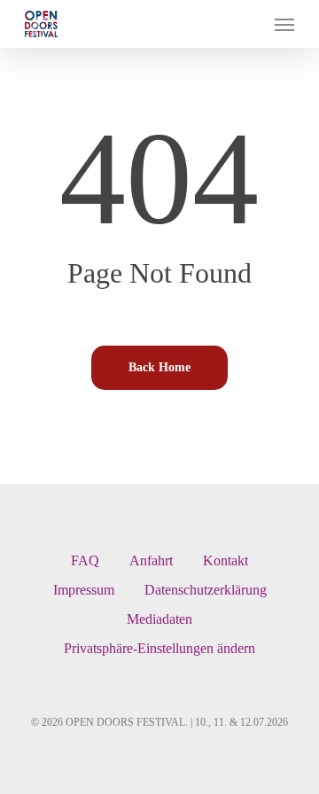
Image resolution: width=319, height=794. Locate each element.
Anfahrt (151, 560)
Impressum (83, 589)
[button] (284, 24)
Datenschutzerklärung (205, 589)
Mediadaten (159, 619)
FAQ (85, 560)
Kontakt (225, 560)
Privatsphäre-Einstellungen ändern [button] (159, 648)
